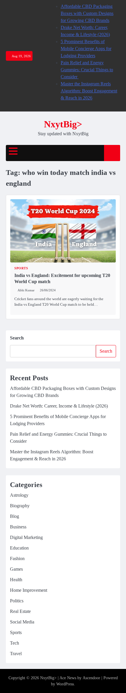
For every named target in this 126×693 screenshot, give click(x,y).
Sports (21, 268)
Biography (20, 505)
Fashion (17, 558)
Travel (16, 653)
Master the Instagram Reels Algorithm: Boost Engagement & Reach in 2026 (89, 90)
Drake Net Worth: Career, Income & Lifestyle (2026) (59, 405)
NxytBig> (63, 124)
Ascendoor (91, 678)
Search (17, 337)
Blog (14, 516)
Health (16, 579)
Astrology (19, 495)
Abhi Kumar (26, 290)
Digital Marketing (26, 537)
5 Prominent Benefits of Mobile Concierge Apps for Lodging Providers (86, 48)
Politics (16, 600)
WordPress (65, 684)
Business (18, 526)
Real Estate (20, 611)
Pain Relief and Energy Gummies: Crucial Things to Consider (87, 69)
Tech (14, 642)
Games (16, 569)
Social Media (22, 621)
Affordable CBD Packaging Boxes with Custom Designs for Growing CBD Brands (87, 13)
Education (19, 547)
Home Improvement (28, 590)
